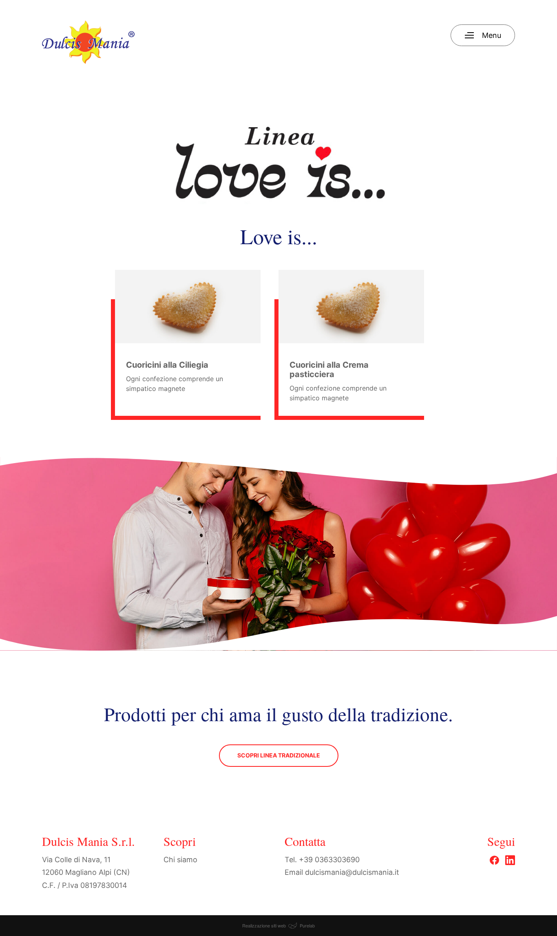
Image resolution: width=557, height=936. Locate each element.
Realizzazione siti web (264, 925)
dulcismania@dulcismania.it (352, 872)
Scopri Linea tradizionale (278, 755)
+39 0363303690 (329, 859)
